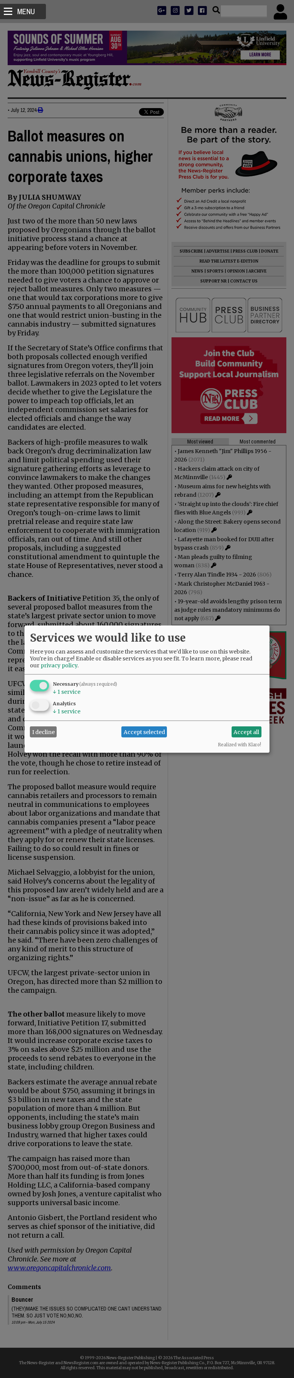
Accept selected (144, 731)
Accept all (246, 731)
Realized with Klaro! (239, 744)
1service (66, 691)
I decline (43, 731)
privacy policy (59, 665)
